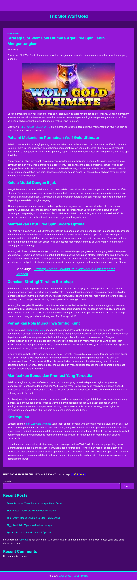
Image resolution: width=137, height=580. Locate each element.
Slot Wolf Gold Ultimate (38, 423)
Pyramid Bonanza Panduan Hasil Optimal (29, 532)
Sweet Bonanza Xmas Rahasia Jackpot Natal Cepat (34, 503)
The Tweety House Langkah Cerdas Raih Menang (33, 518)
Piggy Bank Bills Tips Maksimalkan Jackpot (30, 525)
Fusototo (23, 539)
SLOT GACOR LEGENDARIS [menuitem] (35, 127)
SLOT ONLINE (13, 33)
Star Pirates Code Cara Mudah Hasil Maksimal (31, 510)
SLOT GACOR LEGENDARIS (73, 576)
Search (7, 481)
